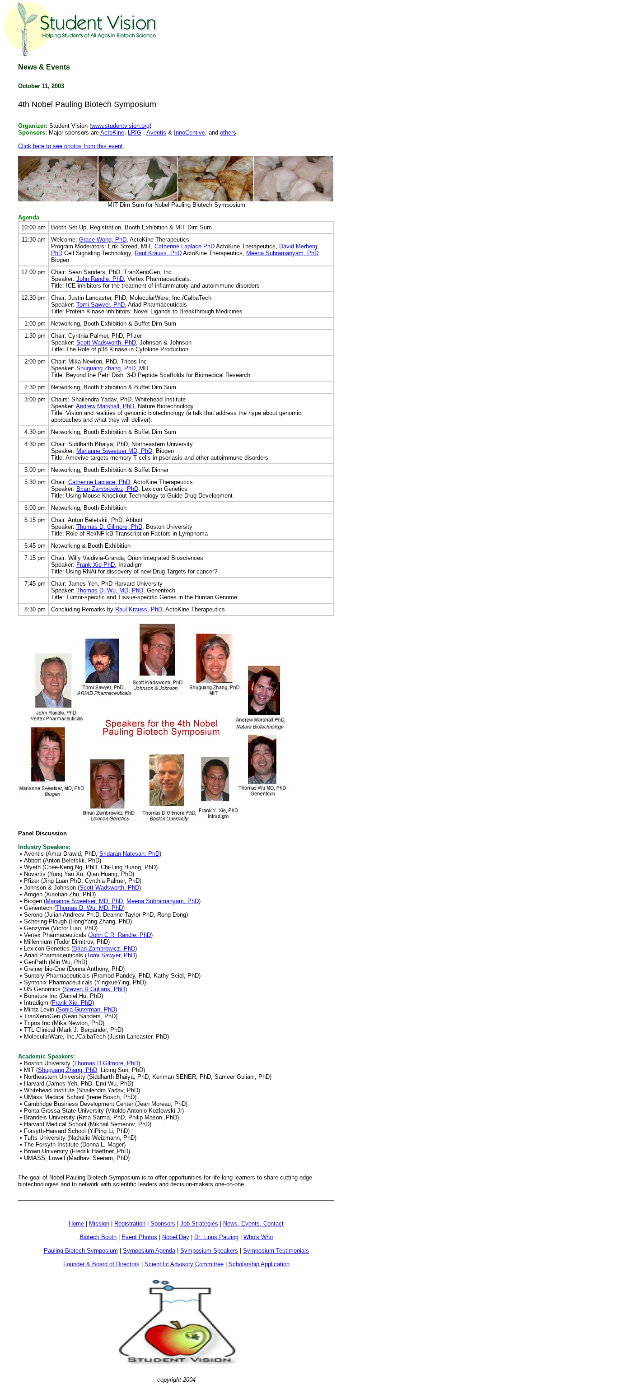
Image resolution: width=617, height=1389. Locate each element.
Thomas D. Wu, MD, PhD (109, 590)
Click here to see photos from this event (70, 146)
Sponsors (162, 1223)
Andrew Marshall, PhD (105, 406)
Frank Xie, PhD (72, 1002)
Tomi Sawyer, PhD (100, 304)
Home (76, 1223)
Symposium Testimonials (276, 1250)
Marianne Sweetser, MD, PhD (84, 901)
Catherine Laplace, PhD (99, 482)
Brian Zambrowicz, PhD (107, 488)
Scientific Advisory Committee (184, 1264)
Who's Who (258, 1237)
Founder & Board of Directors (101, 1264)
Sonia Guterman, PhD (86, 1009)
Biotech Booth (98, 1237)
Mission (99, 1223)
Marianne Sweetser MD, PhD (114, 450)
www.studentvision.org (120, 125)
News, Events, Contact (253, 1223)
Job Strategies (199, 1223)
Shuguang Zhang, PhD (106, 368)
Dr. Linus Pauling (216, 1237)
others (228, 132)
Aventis (156, 132)
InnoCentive (189, 132)
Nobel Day (175, 1237)
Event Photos (139, 1237)
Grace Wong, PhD (102, 239)
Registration (129, 1223)
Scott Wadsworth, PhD (106, 342)
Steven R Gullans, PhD (94, 989)
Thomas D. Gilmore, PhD (109, 526)
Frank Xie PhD (95, 564)
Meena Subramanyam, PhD (282, 253)
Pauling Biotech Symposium (81, 1250)
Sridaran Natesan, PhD (129, 853)
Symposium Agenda (149, 1250)
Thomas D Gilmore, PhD (106, 1063)
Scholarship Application (259, 1264)
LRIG (134, 132)
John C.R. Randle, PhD (120, 935)
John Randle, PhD (100, 278)
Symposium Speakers (209, 1250)
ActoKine (112, 132)
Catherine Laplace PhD (184, 246)
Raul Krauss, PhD (158, 253)
